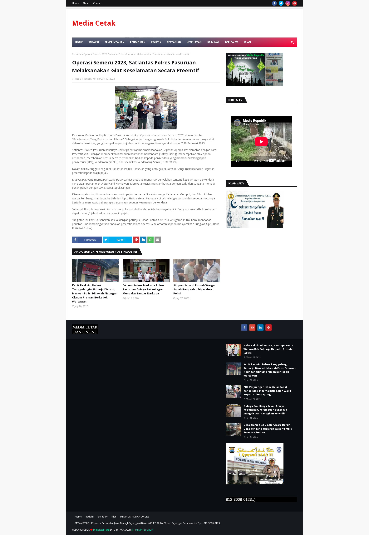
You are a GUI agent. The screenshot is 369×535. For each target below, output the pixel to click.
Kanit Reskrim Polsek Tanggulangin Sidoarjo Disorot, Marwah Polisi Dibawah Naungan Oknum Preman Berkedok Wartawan (94, 293)
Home (75, 3)
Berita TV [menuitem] (231, 42)
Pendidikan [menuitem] (137, 42)
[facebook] (274, 3)
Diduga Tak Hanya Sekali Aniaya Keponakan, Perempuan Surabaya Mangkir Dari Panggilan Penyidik (265, 409)
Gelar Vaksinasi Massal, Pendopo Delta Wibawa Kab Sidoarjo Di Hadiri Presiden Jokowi (269, 349)
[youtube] (252, 327)
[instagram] (287, 3)
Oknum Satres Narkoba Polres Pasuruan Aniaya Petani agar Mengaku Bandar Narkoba (144, 289)
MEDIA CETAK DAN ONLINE (134, 516)
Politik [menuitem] (156, 42)
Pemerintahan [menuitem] (114, 42)
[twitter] (281, 3)
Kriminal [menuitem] (213, 42)
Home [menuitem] (79, 42)
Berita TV (103, 516)
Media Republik (83, 78)
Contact (97, 3)
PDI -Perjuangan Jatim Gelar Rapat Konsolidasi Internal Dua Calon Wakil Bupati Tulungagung (267, 390)
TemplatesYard (101, 529)
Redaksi (90, 516)
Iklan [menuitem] (247, 42)
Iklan (113, 516)
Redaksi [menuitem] (93, 42)
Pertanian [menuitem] (174, 42)
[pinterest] (294, 3)
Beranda (76, 54)
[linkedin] (260, 327)
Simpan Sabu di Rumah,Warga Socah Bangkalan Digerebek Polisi (194, 289)
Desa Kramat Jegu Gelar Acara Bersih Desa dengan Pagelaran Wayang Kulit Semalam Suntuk (268, 428)
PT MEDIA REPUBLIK (142, 529)
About (86, 3)
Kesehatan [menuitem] (194, 42)
